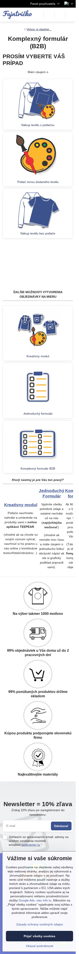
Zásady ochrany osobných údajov (39, 924)
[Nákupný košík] (59, 14)
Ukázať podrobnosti (39, 946)
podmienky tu (31, 844)
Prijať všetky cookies (39, 936)
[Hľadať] (49, 14)
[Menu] (70, 14)
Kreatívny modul (20, 505)
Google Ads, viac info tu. (35, 900)
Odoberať (61, 826)
